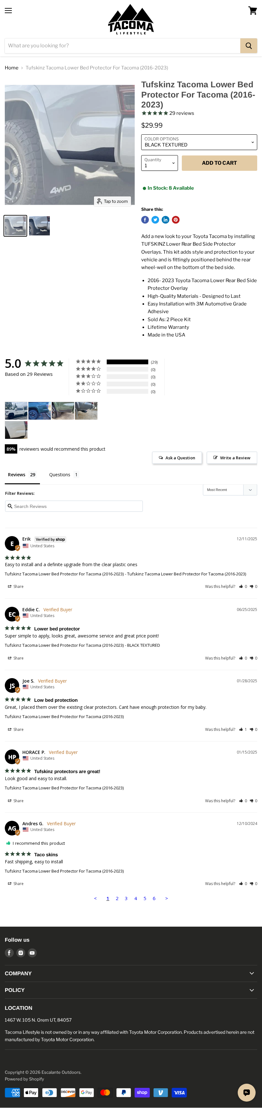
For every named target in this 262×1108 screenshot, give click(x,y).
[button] (243, 586)
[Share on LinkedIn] (165, 220)
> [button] (166, 898)
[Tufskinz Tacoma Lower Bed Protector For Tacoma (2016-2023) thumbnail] (15, 226)
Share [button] (18, 586)
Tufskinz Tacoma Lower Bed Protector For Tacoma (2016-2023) (64, 574)
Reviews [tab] (16, 474)
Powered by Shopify (24, 1078)
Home (12, 68)
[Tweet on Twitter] (155, 220)
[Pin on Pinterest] (176, 220)
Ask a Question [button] (180, 458)
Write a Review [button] (235, 458)
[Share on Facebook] (145, 220)
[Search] (248, 45)
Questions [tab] (59, 474)
